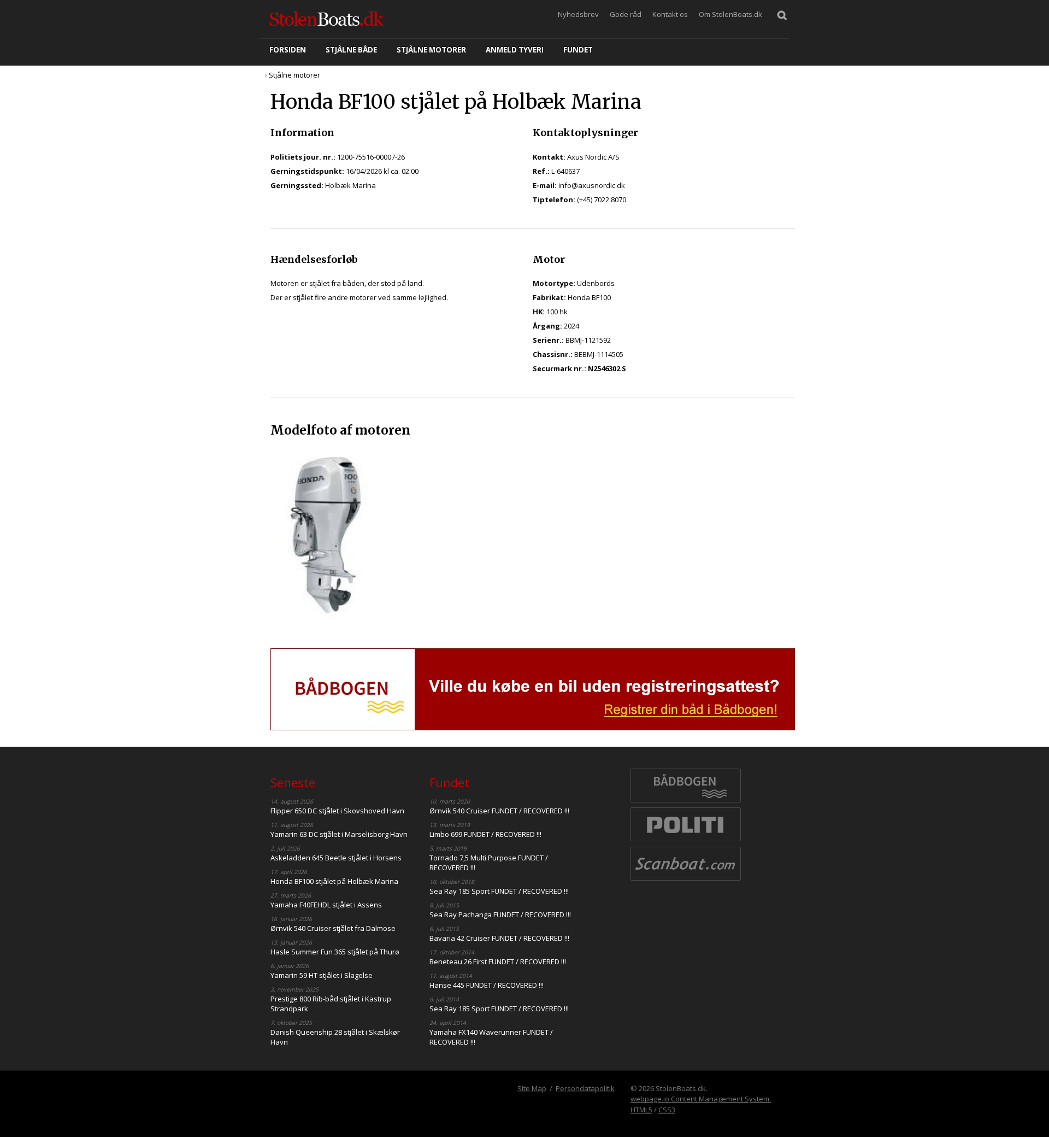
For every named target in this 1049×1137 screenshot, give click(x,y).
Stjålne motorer (431, 50)
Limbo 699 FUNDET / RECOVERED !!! (485, 834)
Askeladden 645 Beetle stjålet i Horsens (336, 858)
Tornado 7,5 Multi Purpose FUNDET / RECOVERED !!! (488, 862)
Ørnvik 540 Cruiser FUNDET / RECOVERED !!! (499, 811)
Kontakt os (670, 14)
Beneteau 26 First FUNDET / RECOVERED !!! (497, 961)
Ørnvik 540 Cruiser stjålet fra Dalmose (333, 928)
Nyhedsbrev (578, 14)
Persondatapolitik (585, 1088)
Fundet (578, 50)
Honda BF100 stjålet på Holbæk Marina (334, 881)
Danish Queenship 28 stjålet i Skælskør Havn (335, 1037)
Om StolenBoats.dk (730, 14)
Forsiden (287, 50)
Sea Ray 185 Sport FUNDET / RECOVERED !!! (499, 891)
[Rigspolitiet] (685, 840)
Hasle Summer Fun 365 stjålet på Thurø (334, 952)
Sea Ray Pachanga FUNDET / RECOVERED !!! (500, 914)
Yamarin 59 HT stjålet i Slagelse (321, 975)
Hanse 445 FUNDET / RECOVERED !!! (486, 985)
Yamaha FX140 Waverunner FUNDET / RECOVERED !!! (491, 1037)
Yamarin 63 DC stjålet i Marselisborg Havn (339, 834)
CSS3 (666, 1110)
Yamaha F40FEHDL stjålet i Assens (326, 905)
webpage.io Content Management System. (700, 1099)
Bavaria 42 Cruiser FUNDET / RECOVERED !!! (499, 938)
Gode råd (625, 14)
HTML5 (641, 1110)
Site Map (531, 1088)
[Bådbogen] (685, 801)
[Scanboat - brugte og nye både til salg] (685, 879)
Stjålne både (351, 50)
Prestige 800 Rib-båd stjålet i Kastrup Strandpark (330, 1003)
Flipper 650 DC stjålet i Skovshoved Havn (337, 811)
